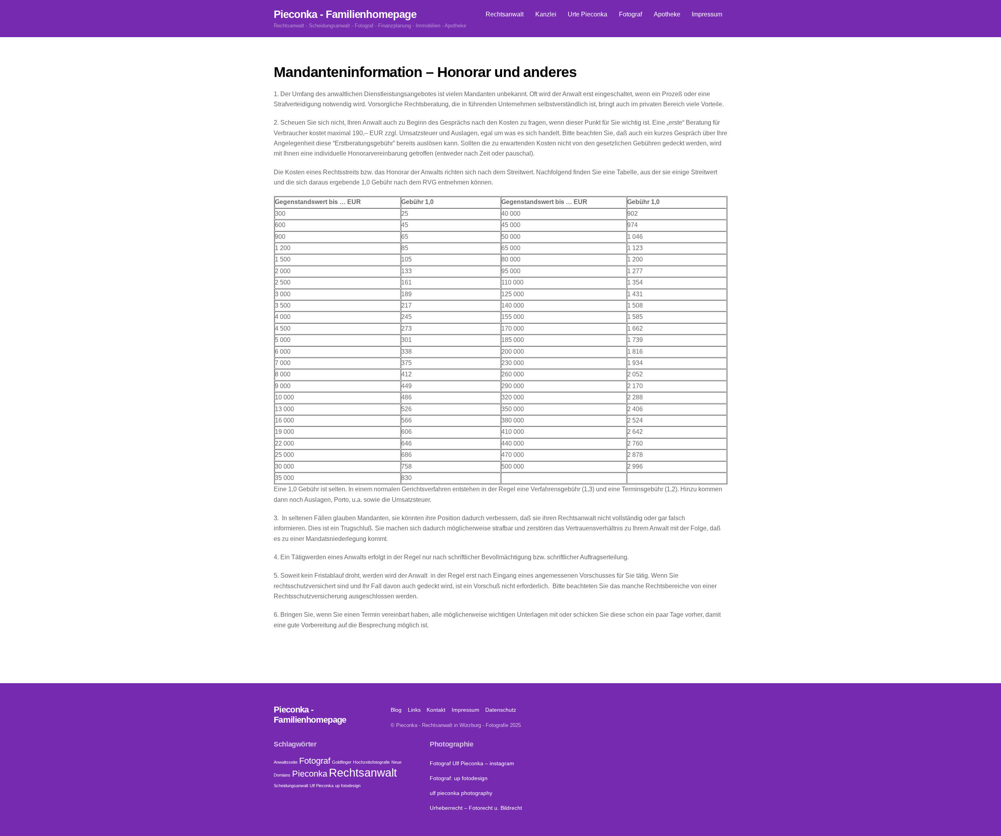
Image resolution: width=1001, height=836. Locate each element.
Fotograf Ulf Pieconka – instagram (472, 763)
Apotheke (667, 14)
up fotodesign (348, 785)
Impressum (707, 14)
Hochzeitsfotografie (371, 762)
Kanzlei (545, 14)
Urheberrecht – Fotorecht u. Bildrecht (476, 808)
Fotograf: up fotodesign (459, 778)
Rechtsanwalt (505, 14)
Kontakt (436, 710)
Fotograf (630, 14)
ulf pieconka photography (461, 793)
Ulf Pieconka (322, 785)
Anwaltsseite (286, 762)
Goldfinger (342, 762)
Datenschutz (500, 710)
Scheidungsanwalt (291, 785)
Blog (396, 710)
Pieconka (309, 774)
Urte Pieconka (587, 14)
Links (414, 710)
